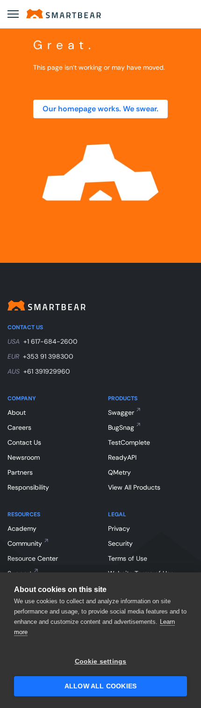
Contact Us (24, 442)
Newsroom (23, 457)
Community (24, 543)
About (16, 412)
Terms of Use (127, 558)
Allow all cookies (100, 686)
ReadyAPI (122, 457)
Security (120, 543)
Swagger (121, 412)
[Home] (63, 13)
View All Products (134, 487)
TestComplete (129, 442)
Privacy (119, 528)
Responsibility (28, 487)
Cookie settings (101, 661)
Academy (21, 528)
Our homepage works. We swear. (100, 109)
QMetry (119, 472)
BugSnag (121, 427)
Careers (19, 427)
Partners (20, 472)
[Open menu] (13, 14)
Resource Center (32, 558)
